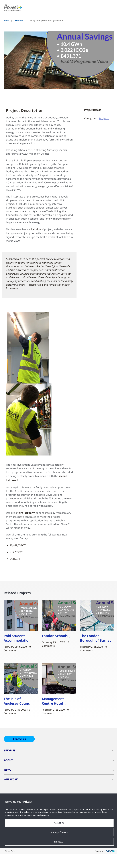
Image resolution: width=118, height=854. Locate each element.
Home (6, 20)
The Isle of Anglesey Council (17, 701)
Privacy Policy (10, 851)
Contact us (19, 739)
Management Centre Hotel (53, 701)
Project (104, 118)
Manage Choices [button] (59, 832)
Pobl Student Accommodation (17, 638)
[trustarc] (109, 851)
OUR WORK (11, 779)
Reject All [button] (59, 841)
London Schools (55, 635)
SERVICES (9, 750)
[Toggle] (112, 7)
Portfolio (19, 20)
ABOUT (8, 760)
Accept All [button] (59, 822)
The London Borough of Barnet (95, 638)
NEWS (7, 769)
